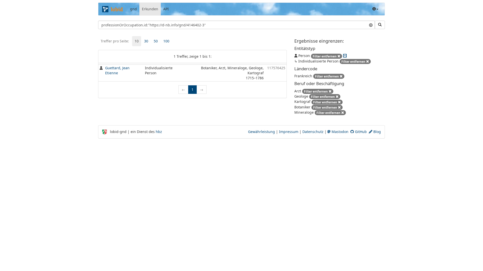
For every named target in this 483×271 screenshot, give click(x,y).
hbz (159, 131)
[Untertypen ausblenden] (345, 55)
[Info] (375, 9)
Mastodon (339, 131)
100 (166, 41)
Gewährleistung (261, 131)
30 (146, 41)
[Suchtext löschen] (371, 25)
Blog (376, 131)
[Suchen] (380, 25)
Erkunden (150, 9)
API (166, 9)
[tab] (136, 41)
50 (156, 41)
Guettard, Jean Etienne (117, 70)
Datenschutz (313, 131)
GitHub (360, 131)
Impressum (288, 131)
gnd (133, 9)
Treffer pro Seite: (115, 41)
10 (137, 41)
